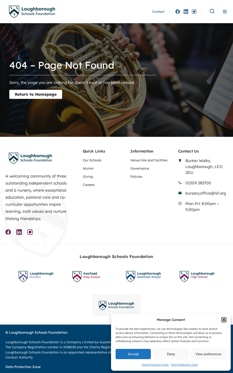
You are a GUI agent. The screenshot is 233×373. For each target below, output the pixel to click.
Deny (171, 354)
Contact (158, 12)
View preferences (208, 354)
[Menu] (225, 11)
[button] (224, 320)
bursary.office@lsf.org (205, 193)
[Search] (212, 11)
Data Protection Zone (155, 364)
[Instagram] (194, 11)
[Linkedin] (186, 11)
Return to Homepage (36, 94)
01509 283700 (198, 182)
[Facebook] (177, 11)
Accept (133, 354)
